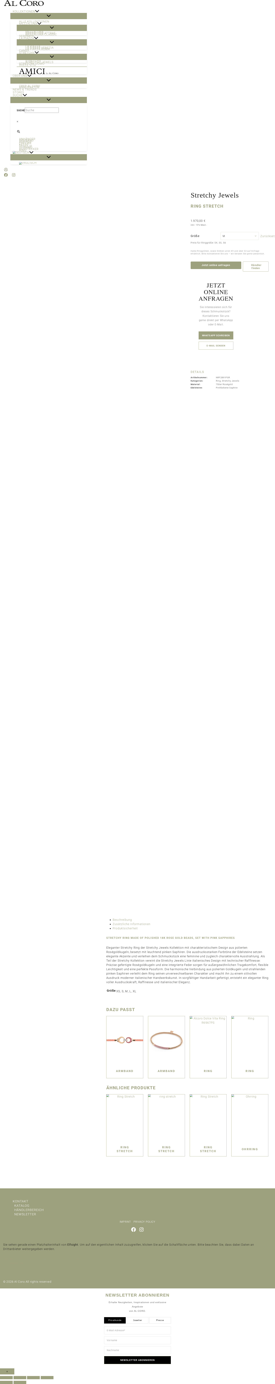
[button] (37, 11)
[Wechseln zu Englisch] (52, 163)
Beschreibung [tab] (122, 919)
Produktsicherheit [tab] (125, 928)
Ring (218, 381)
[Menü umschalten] (48, 16)
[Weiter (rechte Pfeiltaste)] (20, 1382)
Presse (160, 1320)
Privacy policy (144, 1221)
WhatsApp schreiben (216, 335)
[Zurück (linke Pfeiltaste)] (6, 1382)
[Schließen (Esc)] (47, 1377)
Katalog (21, 1206)
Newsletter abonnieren (137, 1360)
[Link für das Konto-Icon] (6, 170)
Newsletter (25, 1214)
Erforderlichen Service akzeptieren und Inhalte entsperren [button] (44, 1259)
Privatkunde (114, 1320)
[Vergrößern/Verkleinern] (6, 1377)
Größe (195, 236)
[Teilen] (33, 1377)
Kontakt (20, 1201)
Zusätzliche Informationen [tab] (131, 924)
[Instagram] (14, 175)
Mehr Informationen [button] (17, 1263)
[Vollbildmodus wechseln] (20, 1377)
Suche (21, 110)
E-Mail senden (216, 345)
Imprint (125, 1221)
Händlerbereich (29, 1210)
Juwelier (137, 1320)
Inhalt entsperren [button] (15, 1254)
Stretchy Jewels (215, 195)
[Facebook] (6, 175)
